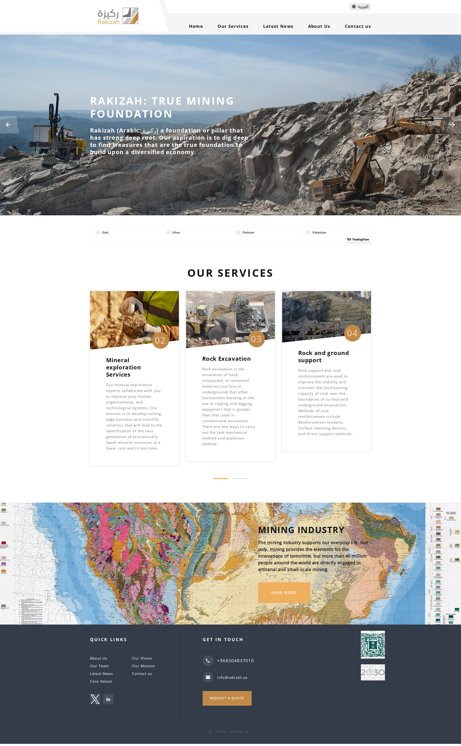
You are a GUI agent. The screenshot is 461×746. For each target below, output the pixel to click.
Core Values (101, 681)
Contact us (358, 26)
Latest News (278, 26)
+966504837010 (235, 660)
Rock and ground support (227, 356)
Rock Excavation (130, 358)
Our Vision (142, 658)
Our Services (233, 26)
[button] (221, 478)
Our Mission (143, 665)
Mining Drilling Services (320, 363)
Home (196, 26)
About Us (319, 26)
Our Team (99, 665)
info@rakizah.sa (232, 677)
